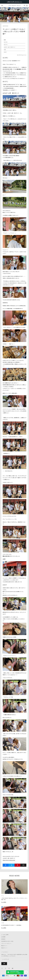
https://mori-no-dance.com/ (9, 860)
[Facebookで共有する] (6, 865)
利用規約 (3, 939)
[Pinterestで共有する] (17, 865)
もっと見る (3, 902)
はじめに (6, 42)
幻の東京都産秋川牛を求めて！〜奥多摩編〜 (11, 925)
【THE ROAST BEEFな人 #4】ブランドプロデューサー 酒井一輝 (14, 899)
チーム (2, 895)
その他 (2, 922)
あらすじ (6, 44)
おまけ (5, 52)
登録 (4, 963)
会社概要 (3, 936)
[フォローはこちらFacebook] (2, 968)
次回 (5, 49)
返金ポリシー (4, 947)
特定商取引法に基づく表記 (7, 941)
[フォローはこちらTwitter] (5, 968)
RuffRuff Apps (20, 54)
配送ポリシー (4, 945)
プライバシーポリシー (6, 943)
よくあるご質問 (4, 934)
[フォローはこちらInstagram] (9, 968)
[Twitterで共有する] (12, 865)
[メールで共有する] (23, 865)
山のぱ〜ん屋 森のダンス (9, 47)
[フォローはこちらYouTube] (12, 968)
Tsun (25, 54)
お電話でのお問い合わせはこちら (14, 1)
